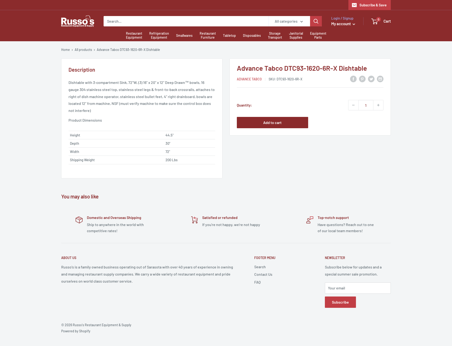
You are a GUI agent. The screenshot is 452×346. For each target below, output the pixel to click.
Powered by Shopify (75, 331)
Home (65, 50)
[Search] (316, 21)
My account (341, 23)
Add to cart (272, 122)
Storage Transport (275, 35)
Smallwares (184, 35)
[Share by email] (380, 78)
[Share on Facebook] (353, 78)
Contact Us (263, 274)
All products (83, 50)
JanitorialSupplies (296, 35)
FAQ (257, 282)
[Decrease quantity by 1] (353, 105)
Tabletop (229, 35)
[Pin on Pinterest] (362, 78)
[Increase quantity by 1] (378, 105)
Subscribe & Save (373, 5)
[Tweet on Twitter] (371, 78)
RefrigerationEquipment (159, 35)
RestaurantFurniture (208, 35)
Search (260, 266)
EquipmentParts (318, 35)
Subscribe (340, 302)
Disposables (252, 35)
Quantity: (244, 105)
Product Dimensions (85, 120)
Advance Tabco (249, 79)
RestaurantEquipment (134, 35)
